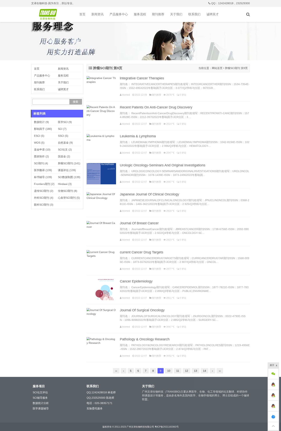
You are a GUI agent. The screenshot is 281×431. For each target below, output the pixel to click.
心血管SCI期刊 (69, 197)
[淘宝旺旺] (273, 416)
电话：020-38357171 (99, 403)
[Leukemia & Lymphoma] (101, 144)
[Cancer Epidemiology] (101, 289)
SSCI (63, 135)
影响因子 (43, 128)
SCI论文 (65, 149)
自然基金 (65, 142)
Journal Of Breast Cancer (139, 223)
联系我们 (194, 14)
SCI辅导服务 (40, 397)
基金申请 (42, 149)
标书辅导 (43, 177)
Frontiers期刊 (44, 183)
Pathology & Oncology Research (145, 339)
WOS (39, 142)
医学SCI (65, 122)
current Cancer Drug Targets (141, 252)
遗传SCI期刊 (43, 190)
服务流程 (140, 14)
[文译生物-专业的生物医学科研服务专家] (49, 14)
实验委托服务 (95, 408)
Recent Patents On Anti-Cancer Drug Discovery (156, 107)
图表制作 (41, 156)
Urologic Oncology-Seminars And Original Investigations (162, 165)
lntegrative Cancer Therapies (142, 78)
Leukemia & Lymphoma (138, 136)
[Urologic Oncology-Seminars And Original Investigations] (101, 173)
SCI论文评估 (40, 392)
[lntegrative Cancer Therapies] (101, 86)
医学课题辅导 (41, 408)
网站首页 (217, 68)
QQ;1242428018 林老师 (101, 392)
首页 (82, 14)
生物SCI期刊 (67, 190)
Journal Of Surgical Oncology (142, 310)
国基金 (64, 156)
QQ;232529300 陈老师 (100, 397)
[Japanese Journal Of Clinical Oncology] (101, 202)
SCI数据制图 (69, 177)
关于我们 (176, 14)
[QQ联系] (273, 384)
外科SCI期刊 (43, 197)
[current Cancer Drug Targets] (101, 260)
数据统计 (41, 122)
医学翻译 (43, 170)
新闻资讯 (97, 14)
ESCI (39, 135)
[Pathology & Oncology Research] (101, 347)
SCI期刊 (41, 163)
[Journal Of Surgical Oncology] (101, 318)
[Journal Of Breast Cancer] (101, 231)
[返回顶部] (273, 426)
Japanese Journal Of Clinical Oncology (149, 194)
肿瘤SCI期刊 (69, 163)
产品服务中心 (119, 14)
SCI (62, 128)
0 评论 (183, 95)
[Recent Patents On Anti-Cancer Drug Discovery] (101, 115)
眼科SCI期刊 (43, 204)
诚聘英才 (212, 14)
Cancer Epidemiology (136, 281)
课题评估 (67, 170)
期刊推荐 (158, 14)
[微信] (273, 374)
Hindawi (65, 183)
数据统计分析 (41, 403)
